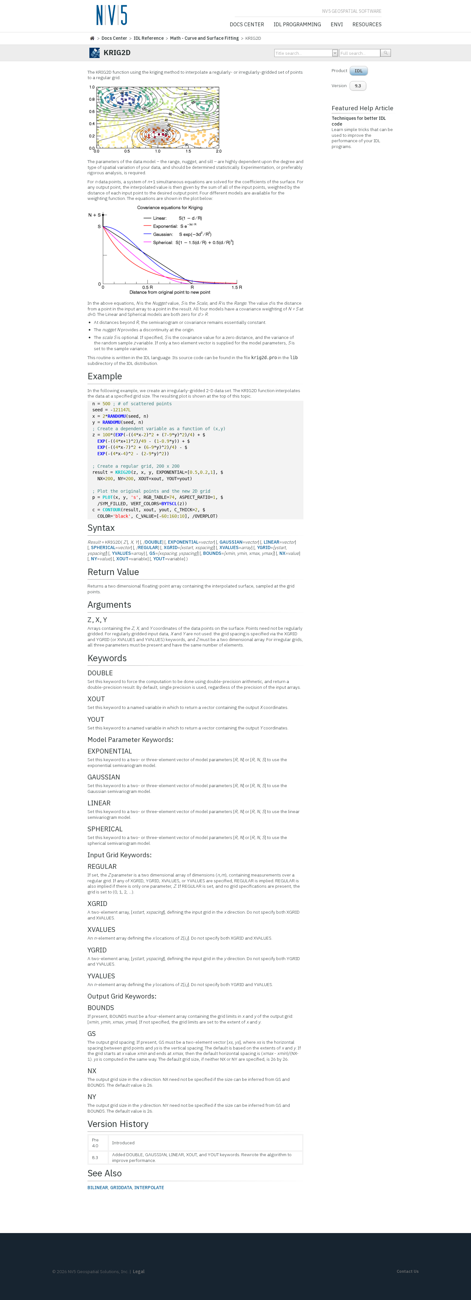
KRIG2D (123, 472)
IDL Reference (149, 38)
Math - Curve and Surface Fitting (204, 38)
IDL (359, 71)
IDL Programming (297, 25)
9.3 (358, 86)
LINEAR (271, 542)
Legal (139, 1271)
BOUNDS (212, 553)
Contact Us (408, 1271)
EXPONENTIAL (183, 542)
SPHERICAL (103, 547)
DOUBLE (153, 542)
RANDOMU (117, 416)
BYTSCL (169, 503)
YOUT (159, 559)
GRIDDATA (121, 1187)
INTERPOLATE (149, 1187)
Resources (367, 25)
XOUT (122, 559)
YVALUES (121, 553)
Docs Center (247, 25)
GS (152, 553)
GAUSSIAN (231, 542)
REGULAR (148, 547)
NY (94, 559)
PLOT (108, 497)
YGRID (263, 547)
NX (282, 553)
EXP (119, 434)
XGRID (171, 547)
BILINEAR (97, 1187)
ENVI (337, 25)
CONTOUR (111, 509)
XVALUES (229, 547)
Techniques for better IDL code (359, 121)
